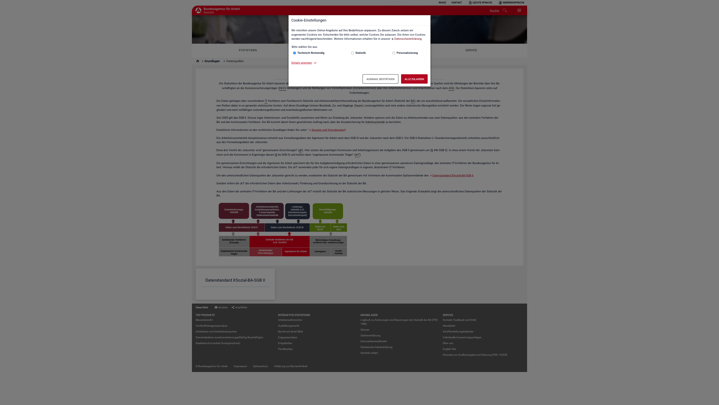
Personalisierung (407, 53)
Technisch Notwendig (310, 53)
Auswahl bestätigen (380, 79)
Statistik (360, 53)
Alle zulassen (414, 79)
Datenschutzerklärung (407, 38)
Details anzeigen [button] (301, 62)
